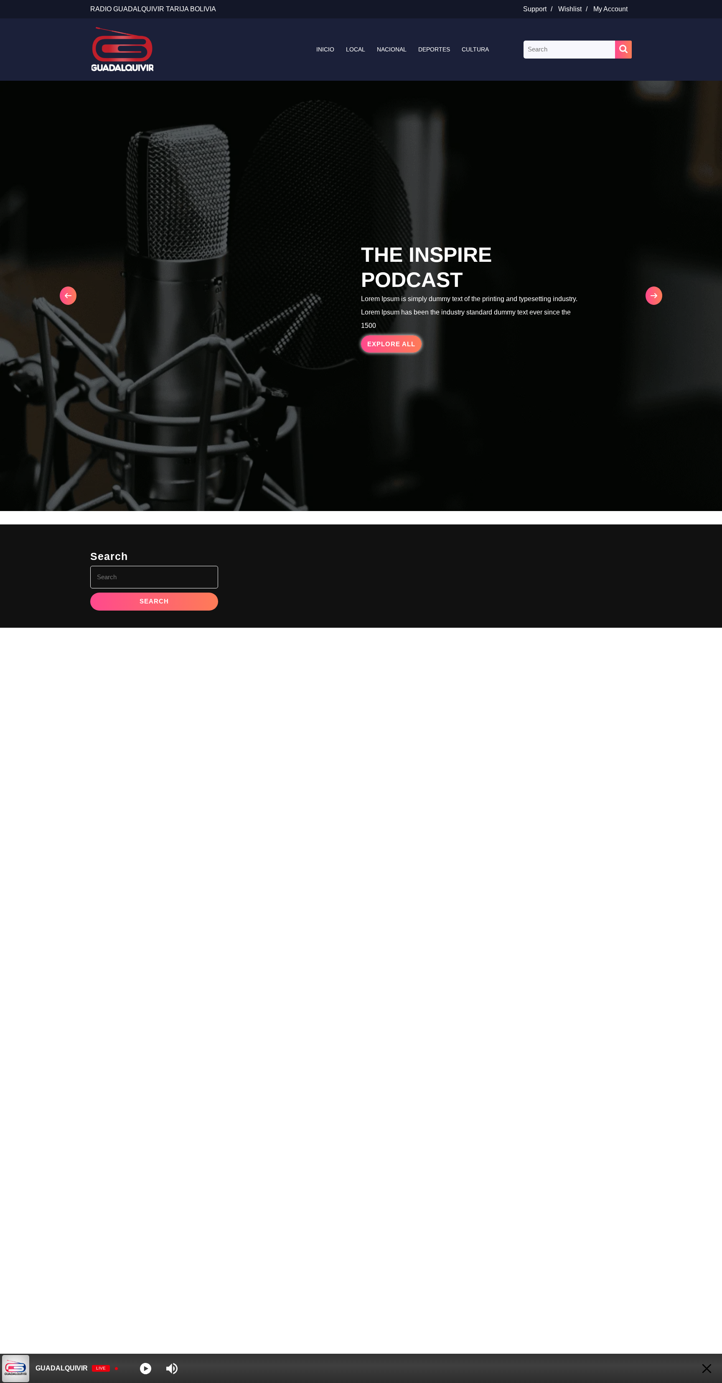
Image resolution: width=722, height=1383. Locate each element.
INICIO (325, 49)
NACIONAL (392, 49)
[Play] (146, 1368)
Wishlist (575, 9)
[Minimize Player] (707, 1368)
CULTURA (475, 49)
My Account (612, 9)
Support (540, 9)
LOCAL (355, 49)
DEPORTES (434, 49)
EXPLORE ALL (394, 346)
